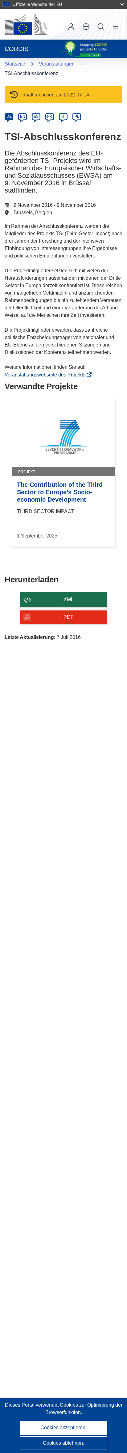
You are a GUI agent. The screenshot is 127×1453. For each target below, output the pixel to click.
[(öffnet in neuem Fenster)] (26, 24)
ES (36, 116)
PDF (68, 617)
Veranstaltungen (57, 63)
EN (22, 116)
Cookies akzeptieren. (63, 1427)
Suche (101, 26)
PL (77, 116)
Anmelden (71, 26)
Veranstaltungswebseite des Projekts (47, 374)
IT (63, 116)
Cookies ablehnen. (63, 1443)
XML (68, 599)
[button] (86, 26)
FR (49, 116)
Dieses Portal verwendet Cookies (42, 1405)
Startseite (15, 63)
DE (9, 116)
